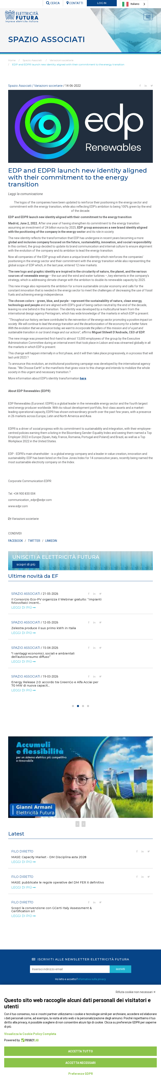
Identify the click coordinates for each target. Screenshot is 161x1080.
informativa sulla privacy (92, 979)
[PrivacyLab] (29, 1040)
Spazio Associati (32, 60)
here (83, 378)
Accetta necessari (80, 1062)
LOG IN (101, 3)
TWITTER (34, 540)
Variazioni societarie (61, 60)
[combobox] (134, 4)
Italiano (135, 3)
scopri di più (26, 564)
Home (12, 60)
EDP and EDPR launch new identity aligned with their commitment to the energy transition (68, 64)
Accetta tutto (80, 1051)
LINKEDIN (51, 540)
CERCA (55, 3)
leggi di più (22, 607)
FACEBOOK (15, 540)
